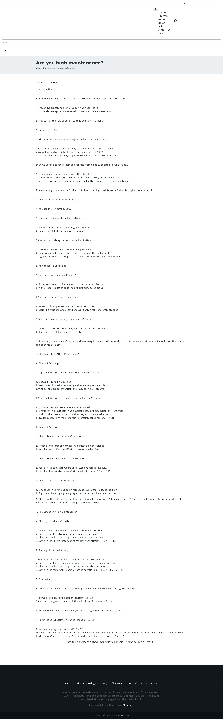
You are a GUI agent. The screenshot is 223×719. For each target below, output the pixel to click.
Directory (163, 15)
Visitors (162, 12)
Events (161, 19)
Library (162, 22)
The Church (50, 82)
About (161, 33)
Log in (184, 2)
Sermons (47, 68)
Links (161, 26)
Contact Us (164, 29)
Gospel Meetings (86, 683)
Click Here (128, 705)
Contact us (124, 715)
